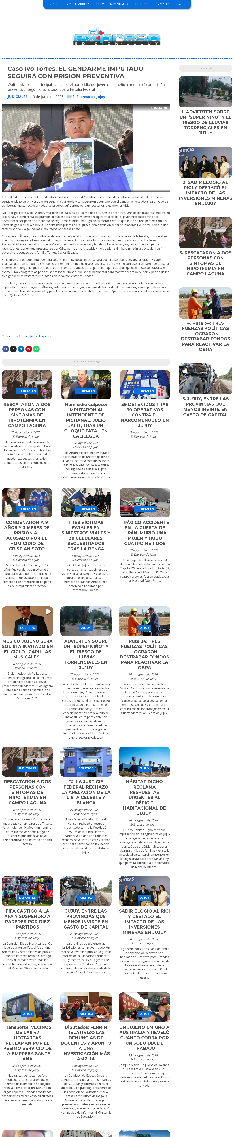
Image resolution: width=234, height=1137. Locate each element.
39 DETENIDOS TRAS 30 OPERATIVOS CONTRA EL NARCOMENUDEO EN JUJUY (145, 415)
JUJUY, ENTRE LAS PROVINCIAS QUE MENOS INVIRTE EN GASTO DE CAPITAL (86, 919)
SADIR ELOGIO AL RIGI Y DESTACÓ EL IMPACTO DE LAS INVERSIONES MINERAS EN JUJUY (144, 922)
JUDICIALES (161, 4)
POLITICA (140, 4)
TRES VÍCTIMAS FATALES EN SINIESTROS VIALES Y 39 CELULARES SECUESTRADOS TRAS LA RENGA (85, 535)
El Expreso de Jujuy (89, 97)
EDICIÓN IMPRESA (76, 4)
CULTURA (27, 628)
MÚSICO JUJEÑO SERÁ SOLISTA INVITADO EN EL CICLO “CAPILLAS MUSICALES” (27, 649)
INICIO (53, 4)
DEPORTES (27, 898)
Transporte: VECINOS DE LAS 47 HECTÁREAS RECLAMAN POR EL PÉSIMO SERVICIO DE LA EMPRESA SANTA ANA (27, 1043)
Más (178, 4)
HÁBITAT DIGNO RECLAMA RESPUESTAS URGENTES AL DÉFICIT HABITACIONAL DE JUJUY (144, 797)
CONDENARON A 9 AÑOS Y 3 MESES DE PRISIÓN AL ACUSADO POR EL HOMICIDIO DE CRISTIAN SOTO (27, 535)
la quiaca (45, 336)
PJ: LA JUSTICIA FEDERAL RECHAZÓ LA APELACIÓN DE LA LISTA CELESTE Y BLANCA (86, 792)
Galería (156, 108)
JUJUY (100, 4)
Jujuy (33, 336)
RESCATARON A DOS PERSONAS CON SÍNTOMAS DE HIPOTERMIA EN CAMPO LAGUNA (26, 415)
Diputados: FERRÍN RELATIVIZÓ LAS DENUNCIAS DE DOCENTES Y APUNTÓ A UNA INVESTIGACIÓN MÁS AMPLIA (86, 1043)
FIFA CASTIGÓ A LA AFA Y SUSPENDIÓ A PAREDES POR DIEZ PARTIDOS (27, 919)
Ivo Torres (21, 336)
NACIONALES (119, 4)
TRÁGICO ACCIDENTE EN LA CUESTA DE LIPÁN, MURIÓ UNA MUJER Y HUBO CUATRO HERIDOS (145, 533)
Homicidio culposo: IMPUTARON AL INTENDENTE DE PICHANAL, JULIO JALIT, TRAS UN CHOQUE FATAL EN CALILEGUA (86, 420)
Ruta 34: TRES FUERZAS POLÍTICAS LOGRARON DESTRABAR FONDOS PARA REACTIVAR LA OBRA (144, 654)
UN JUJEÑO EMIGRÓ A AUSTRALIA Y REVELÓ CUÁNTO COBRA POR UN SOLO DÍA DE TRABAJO (144, 1038)
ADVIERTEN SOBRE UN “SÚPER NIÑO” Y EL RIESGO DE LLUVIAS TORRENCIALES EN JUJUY (86, 654)
